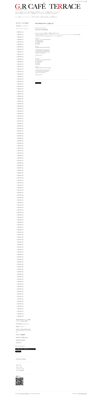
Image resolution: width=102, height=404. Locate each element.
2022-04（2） (21, 61)
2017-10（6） (21, 182)
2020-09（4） (21, 96)
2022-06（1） (21, 59)
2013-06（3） (21, 308)
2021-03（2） (21, 81)
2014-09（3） (21, 271)
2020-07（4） (21, 101)
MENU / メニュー (20, 326)
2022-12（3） (21, 49)
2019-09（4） (21, 125)
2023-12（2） (21, 41)
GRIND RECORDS (20, 340)
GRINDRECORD (83, 393)
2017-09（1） (21, 185)
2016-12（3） (21, 207)
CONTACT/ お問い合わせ (22, 337)
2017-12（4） (21, 177)
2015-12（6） (21, 234)
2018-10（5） (21, 152)
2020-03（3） (21, 110)
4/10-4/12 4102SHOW (41, 29)
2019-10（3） (21, 123)
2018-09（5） (21, 155)
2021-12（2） (21, 68)
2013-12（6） (21, 293)
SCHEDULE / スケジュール (22, 323)
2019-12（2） (21, 118)
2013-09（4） (21, 301)
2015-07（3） (21, 246)
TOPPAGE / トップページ (22, 25)
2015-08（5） (21, 244)
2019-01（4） (21, 145)
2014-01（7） (21, 291)
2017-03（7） (21, 199)
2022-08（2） (21, 56)
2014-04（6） (21, 283)
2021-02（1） (21, 83)
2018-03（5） (21, 170)
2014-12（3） (21, 264)
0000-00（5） (21, 316)
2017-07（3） (21, 190)
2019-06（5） (21, 133)
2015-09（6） (21, 241)
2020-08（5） (21, 98)
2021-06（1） (21, 76)
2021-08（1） (21, 73)
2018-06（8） (21, 162)
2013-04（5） (21, 313)
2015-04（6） (21, 254)
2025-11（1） (21, 31)
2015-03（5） (21, 256)
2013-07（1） (21, 306)
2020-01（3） (21, 115)
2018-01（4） (21, 175)
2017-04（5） (21, 197)
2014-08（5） (21, 274)
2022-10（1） (21, 54)
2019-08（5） (21, 128)
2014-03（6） (21, 286)
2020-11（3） (21, 91)
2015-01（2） (21, 261)
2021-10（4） (21, 71)
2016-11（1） (21, 209)
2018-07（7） (21, 160)
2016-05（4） (21, 222)
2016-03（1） (21, 227)
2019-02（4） (21, 143)
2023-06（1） (21, 44)
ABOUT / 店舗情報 (20, 334)
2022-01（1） (21, 66)
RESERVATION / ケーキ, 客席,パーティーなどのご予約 (23, 320)
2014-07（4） (21, 276)
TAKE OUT (18, 342)
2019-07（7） (21, 130)
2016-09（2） (21, 214)
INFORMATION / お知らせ (22, 28)
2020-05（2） (21, 106)
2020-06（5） (21, 103)
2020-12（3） (21, 88)
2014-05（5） (21, 281)
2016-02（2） (21, 229)
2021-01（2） (21, 86)
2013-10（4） (21, 298)
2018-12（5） (21, 148)
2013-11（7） (21, 296)
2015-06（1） (21, 249)
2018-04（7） (21, 167)
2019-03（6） (21, 140)
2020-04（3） (21, 108)
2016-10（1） (21, 212)
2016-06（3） (21, 219)
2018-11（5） (21, 150)
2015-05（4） (21, 251)
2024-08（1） (21, 36)
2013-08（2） (21, 303)
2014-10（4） (21, 269)
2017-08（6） (21, 187)
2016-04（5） (21, 224)
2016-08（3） (21, 217)
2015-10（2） (21, 239)
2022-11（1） (21, 51)
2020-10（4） (21, 93)
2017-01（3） (21, 204)
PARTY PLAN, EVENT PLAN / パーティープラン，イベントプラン (23, 330)
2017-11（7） (21, 180)
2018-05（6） (21, 165)
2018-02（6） (21, 172)
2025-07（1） (21, 34)
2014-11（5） (21, 266)
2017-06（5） (21, 192)
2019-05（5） (21, 135)
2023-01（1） (21, 46)
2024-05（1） (21, 39)
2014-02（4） (21, 288)
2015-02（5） (21, 259)
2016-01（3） (21, 232)
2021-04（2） (21, 78)
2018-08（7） (21, 157)
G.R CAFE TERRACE (24, 393)
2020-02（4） (21, 113)
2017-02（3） (21, 202)
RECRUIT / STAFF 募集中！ (23, 23)
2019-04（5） (21, 138)
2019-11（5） (21, 120)
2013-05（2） (21, 311)
